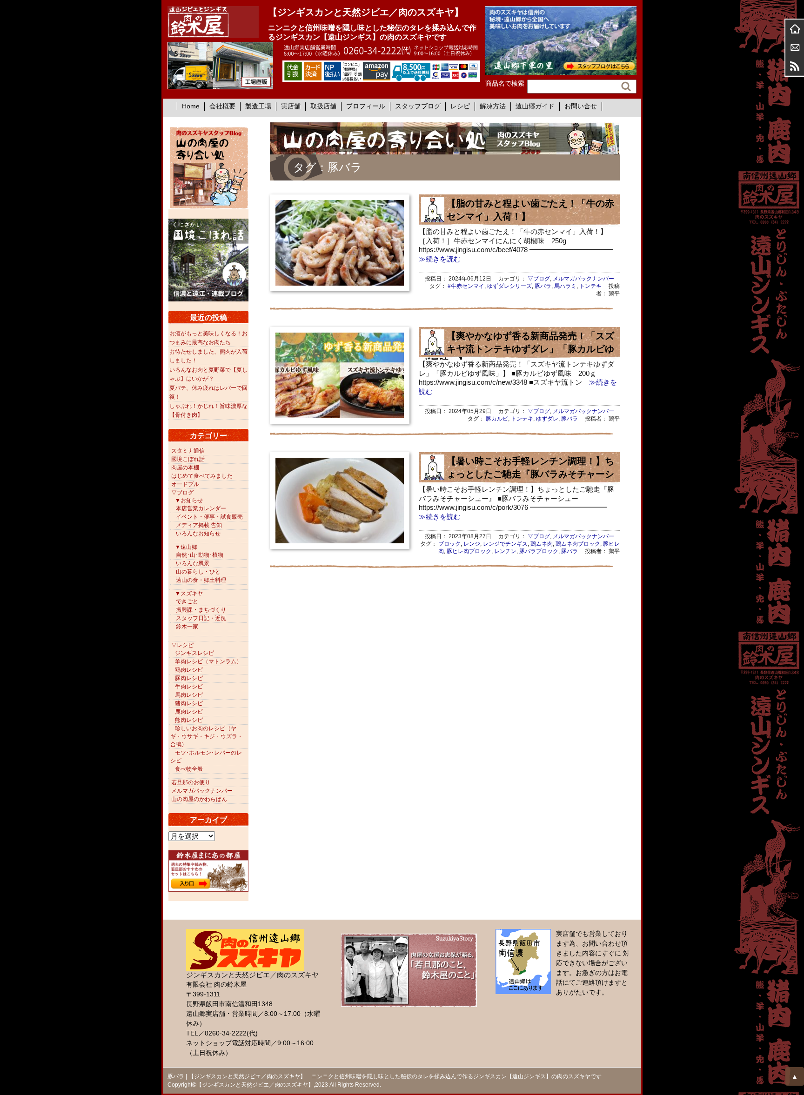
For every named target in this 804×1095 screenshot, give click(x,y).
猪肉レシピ (189, 703)
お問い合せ (580, 106)
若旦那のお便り (190, 782)
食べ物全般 (189, 769)
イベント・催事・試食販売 (209, 517)
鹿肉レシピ (189, 711)
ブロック (449, 544)
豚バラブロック (538, 551)
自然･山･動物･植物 (199, 555)
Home (191, 106)
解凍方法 (493, 106)
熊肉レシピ (189, 720)
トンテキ (590, 286)
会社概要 (222, 106)
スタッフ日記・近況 (201, 618)
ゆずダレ (547, 418)
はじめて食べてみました (202, 476)
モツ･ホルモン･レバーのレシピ (206, 756)
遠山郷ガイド (535, 106)
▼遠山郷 (186, 547)
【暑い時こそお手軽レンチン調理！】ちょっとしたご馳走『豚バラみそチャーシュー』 (517, 474)
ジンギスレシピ (194, 653)
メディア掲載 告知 (199, 525)
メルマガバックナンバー (583, 278)
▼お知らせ (189, 500)
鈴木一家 (187, 626)
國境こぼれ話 (188, 459)
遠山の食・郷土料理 (201, 580)
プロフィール (365, 106)
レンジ (471, 544)
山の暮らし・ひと (198, 571)
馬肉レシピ (189, 695)
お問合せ (794, 47)
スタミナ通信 (188, 450)
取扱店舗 (323, 106)
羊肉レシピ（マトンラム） (208, 661)
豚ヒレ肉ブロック (469, 551)
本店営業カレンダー (201, 508)
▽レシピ (182, 645)
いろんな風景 (192, 563)
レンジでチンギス (505, 544)
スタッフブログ (418, 106)
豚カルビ (497, 418)
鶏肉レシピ (189, 670)
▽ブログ (539, 278)
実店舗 (291, 106)
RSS (794, 66)
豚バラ (543, 286)
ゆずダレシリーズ (509, 286)
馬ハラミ (565, 286)
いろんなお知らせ (198, 533)
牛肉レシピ (189, 686)
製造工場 (258, 106)
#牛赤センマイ (466, 286)
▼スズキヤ (189, 593)
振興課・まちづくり (201, 610)
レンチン (505, 551)
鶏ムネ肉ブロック (578, 544)
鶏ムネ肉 (541, 544)
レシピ (460, 106)
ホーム (794, 29)
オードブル (185, 484)
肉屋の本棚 (185, 467)
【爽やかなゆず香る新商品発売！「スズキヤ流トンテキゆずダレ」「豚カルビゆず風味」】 (517, 349)
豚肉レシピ (189, 678)
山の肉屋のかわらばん (199, 799)
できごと (187, 601)
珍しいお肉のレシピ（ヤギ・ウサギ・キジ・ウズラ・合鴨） (206, 736)
